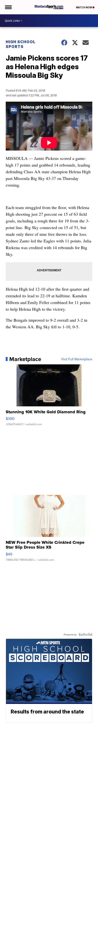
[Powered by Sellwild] (85, 634)
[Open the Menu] (8, 7)
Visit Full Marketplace (76, 359)
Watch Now (84, 7)
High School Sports (20, 44)
